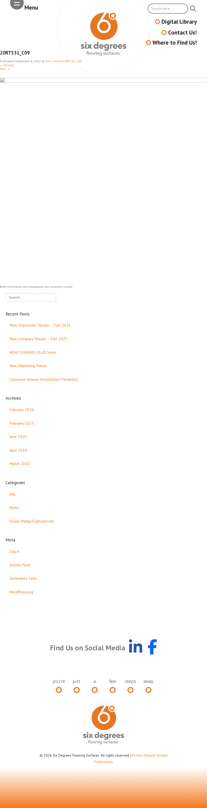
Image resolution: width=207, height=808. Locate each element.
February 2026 (21, 409)
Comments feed (23, 578)
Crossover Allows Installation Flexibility (43, 379)
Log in (14, 551)
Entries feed (19, 564)
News (14, 507)
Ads (12, 494)
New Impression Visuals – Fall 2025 (40, 325)
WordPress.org (21, 591)
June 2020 (18, 436)
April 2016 (18, 450)
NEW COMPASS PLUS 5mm (32, 352)
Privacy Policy (142, 755)
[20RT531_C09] (103, 181)
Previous (7, 65)
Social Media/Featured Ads (31, 521)
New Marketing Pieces (28, 365)
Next (5, 69)
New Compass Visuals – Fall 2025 (38, 338)
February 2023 (21, 423)
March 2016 (19, 463)
